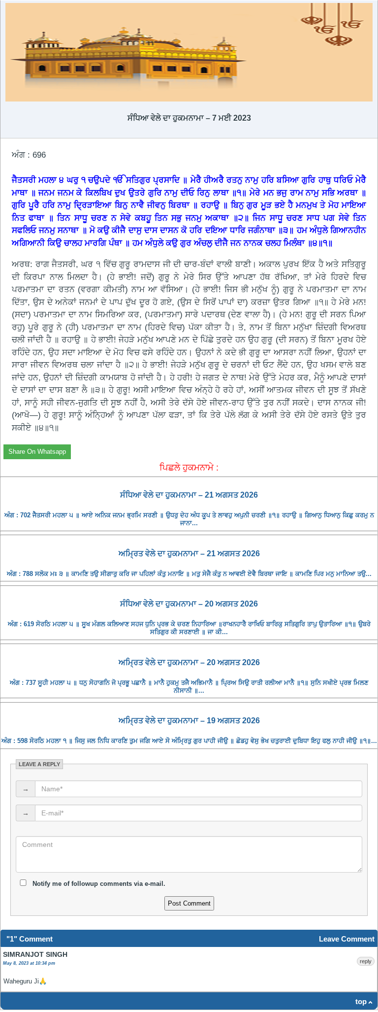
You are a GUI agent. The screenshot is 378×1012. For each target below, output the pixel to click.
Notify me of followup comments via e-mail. (98, 883)
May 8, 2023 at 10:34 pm (29, 963)
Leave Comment (347, 939)
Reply (366, 961)
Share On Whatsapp (37, 451)
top (361, 1001)
